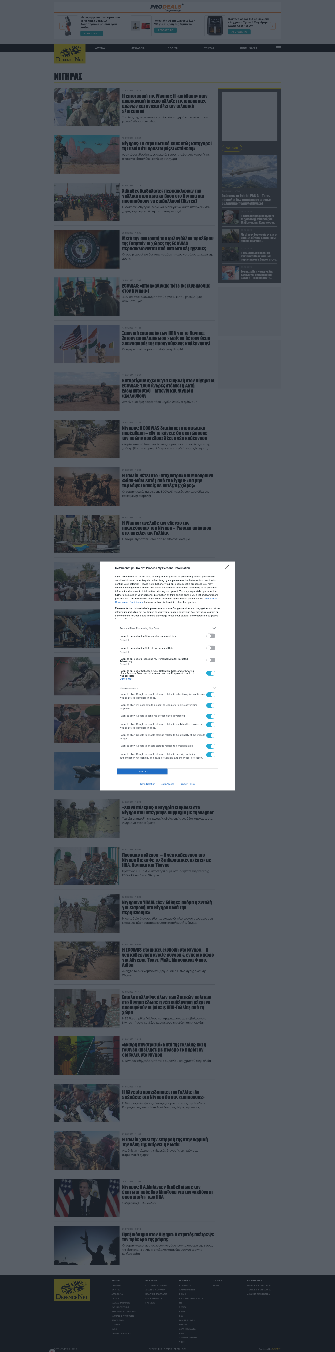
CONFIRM (142, 771)
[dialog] (167, 676)
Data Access (167, 783)
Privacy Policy (187, 783)
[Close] (228, 568)
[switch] (210, 636)
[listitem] (167, 628)
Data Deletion (147, 783)
